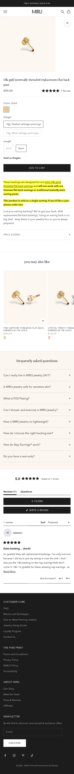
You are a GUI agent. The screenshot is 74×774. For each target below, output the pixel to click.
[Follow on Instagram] (14, 755)
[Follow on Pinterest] (23, 755)
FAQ (5, 608)
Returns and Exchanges (16, 614)
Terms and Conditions (15, 654)
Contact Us (9, 636)
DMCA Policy (10, 665)
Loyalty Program (12, 631)
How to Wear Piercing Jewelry (20, 619)
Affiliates (8, 705)
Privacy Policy (10, 659)
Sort (43, 522)
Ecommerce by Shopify (48, 765)
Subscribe (14, 743)
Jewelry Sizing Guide (15, 625)
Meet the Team (11, 694)
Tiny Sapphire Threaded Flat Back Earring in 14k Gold (23, 329)
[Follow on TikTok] (32, 755)
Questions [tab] (26, 492)
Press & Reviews (12, 700)
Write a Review (44, 511)
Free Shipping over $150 (37, 3)
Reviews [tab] (10, 492)
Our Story (8, 688)
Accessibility (10, 671)
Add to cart (37, 168)
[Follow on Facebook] (5, 755)
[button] (56, 91)
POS (31, 765)
